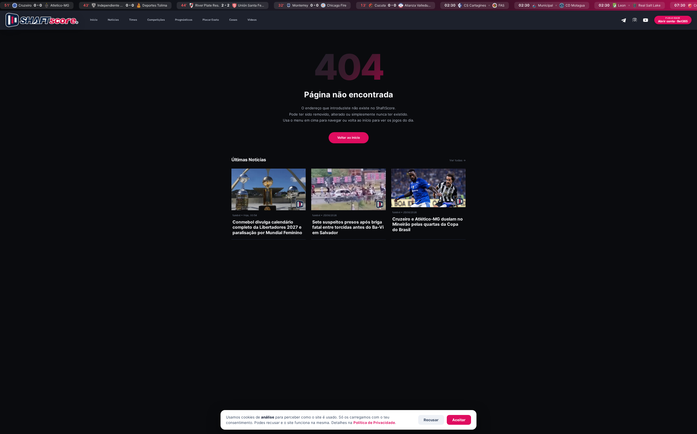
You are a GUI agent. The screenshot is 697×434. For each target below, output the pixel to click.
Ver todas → (458, 160)
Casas (233, 19)
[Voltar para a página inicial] (41, 20)
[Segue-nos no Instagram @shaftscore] (634, 20)
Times (133, 19)
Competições (156, 19)
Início (93, 19)
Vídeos (251, 19)
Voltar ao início (348, 138)
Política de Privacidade (374, 422)
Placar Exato (211, 19)
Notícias (113, 19)
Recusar (431, 420)
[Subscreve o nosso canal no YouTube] (645, 20)
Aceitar (459, 420)
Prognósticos (183, 19)
